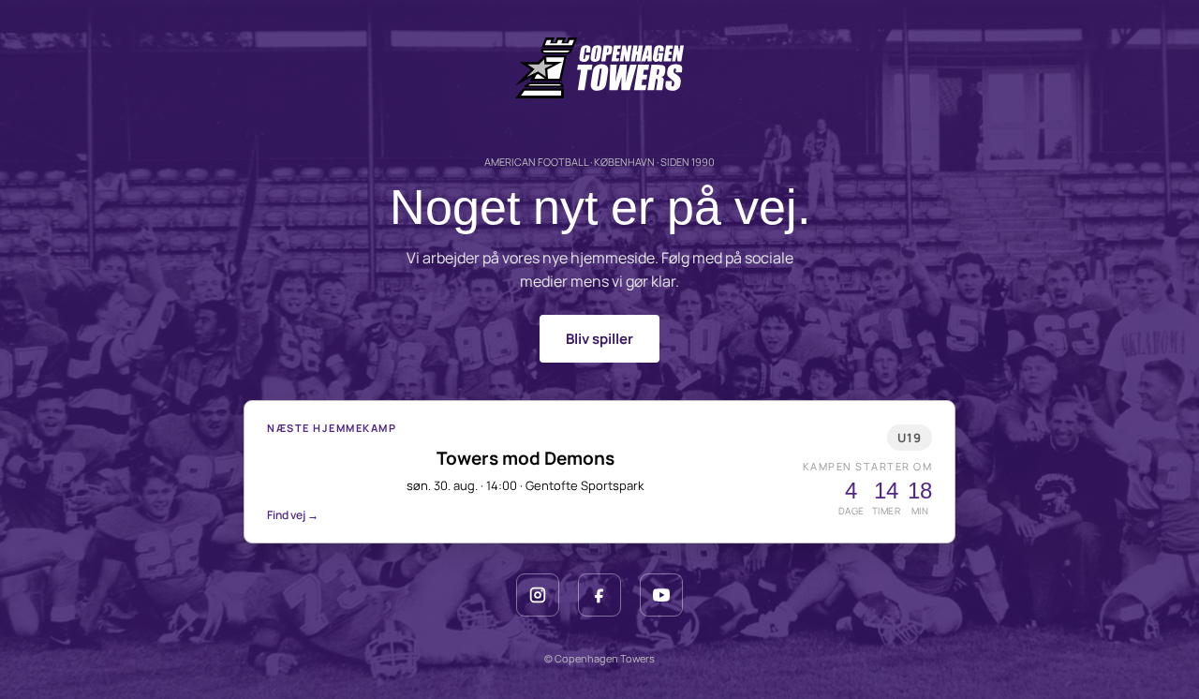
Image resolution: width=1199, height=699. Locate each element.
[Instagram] (537, 595)
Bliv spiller (599, 339)
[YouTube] (661, 595)
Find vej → (292, 515)
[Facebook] (599, 595)
